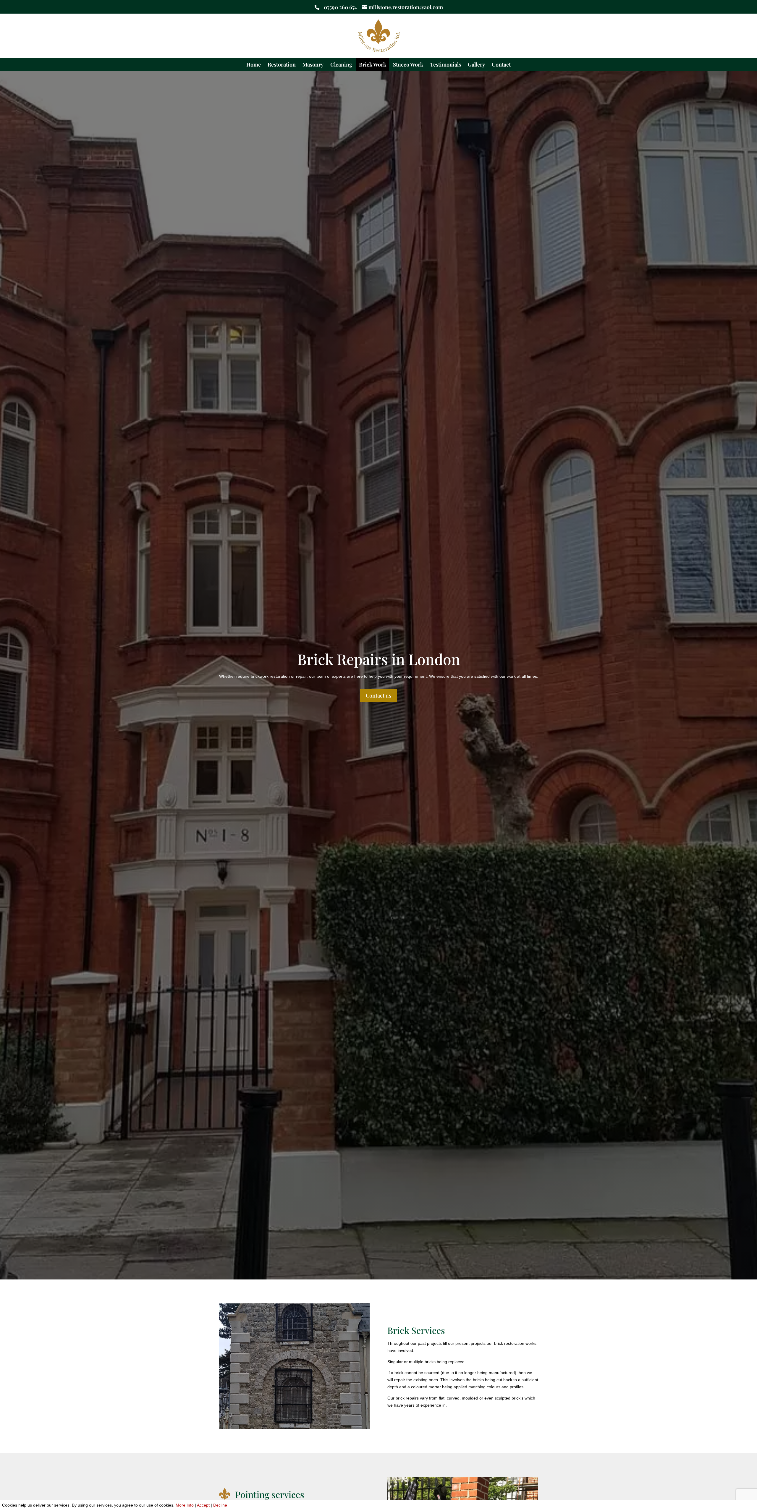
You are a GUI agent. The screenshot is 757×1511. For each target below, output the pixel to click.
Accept (203, 1505)
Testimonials (445, 65)
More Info (185, 1505)
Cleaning (341, 65)
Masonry (313, 65)
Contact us (378, 695)
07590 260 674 (340, 7)
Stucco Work (408, 65)
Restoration (282, 65)
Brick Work (372, 65)
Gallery (476, 65)
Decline (220, 1505)
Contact (501, 65)
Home (253, 65)
